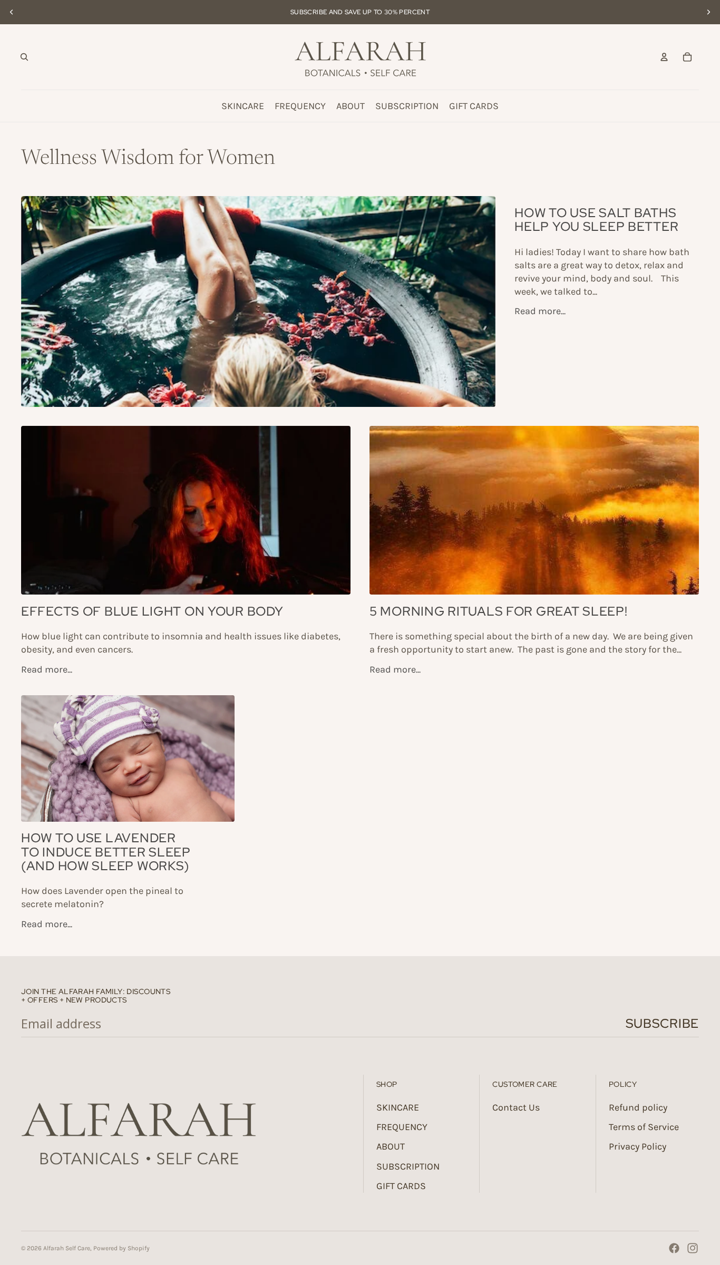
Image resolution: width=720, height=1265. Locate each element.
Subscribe (662, 1023)
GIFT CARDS (401, 1186)
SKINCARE (397, 1107)
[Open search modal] (24, 57)
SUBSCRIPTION (408, 1166)
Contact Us (516, 1107)
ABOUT (390, 1146)
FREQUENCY (401, 1127)
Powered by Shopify (121, 1248)
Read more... (540, 311)
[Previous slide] (11, 12)
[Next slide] (708, 12)
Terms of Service (644, 1127)
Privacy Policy (637, 1146)
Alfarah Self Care (66, 1248)
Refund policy (638, 1107)
